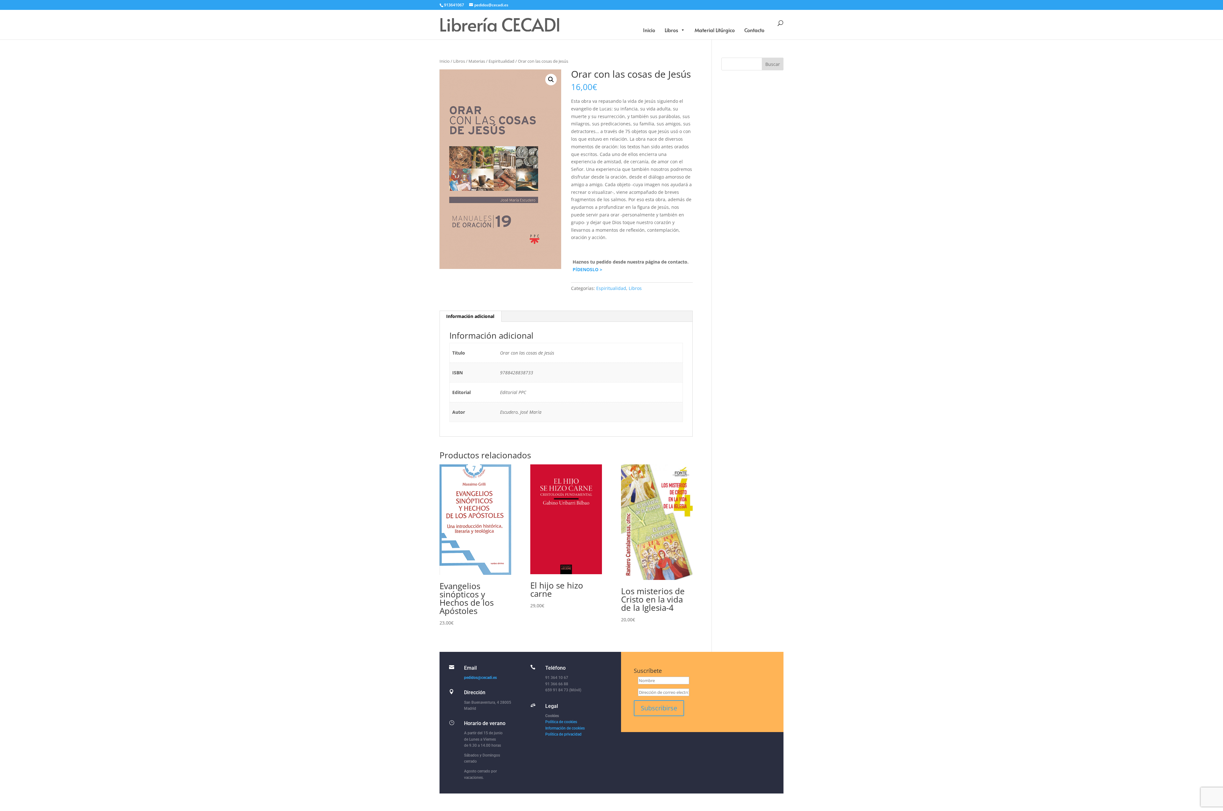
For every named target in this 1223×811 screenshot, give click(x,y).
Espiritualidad (501, 61)
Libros (671, 29)
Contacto (754, 29)
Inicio (649, 29)
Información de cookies (565, 728)
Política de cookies (561, 722)
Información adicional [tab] (470, 316)
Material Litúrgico (715, 29)
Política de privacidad (563, 734)
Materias (476, 61)
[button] (551, 79)
